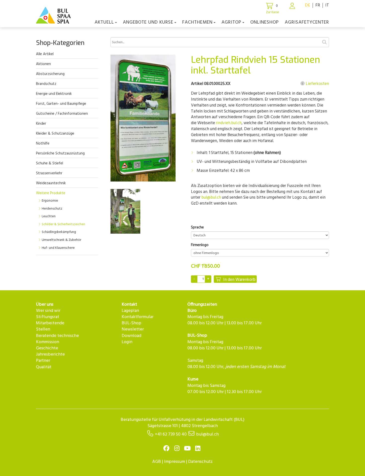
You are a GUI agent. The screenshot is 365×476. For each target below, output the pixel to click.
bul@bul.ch (211, 197)
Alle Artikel (45, 54)
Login (127, 342)
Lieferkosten (317, 84)
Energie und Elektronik (54, 94)
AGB (156, 461)
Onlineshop (264, 22)
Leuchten (49, 216)
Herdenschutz (52, 209)
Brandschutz (46, 84)
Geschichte (47, 348)
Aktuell (104, 22)
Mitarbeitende (50, 323)
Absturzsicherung (50, 74)
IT (327, 5)
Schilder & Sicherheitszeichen (63, 224)
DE (307, 5)
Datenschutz (200, 461)
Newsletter (133, 329)
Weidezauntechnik (51, 183)
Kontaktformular (137, 317)
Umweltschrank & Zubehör (61, 240)
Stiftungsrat (47, 317)
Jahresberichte (50, 354)
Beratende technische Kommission (57, 339)
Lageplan (130, 310)
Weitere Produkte (50, 193)
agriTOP (231, 22)
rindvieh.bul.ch (229, 123)
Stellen (43, 329)
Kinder (41, 124)
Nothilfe (42, 143)
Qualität (43, 367)
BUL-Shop (131, 323)
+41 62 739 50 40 (171, 434)
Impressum (174, 461)
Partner (43, 360)
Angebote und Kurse (148, 22)
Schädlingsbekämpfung (59, 232)
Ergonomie (50, 201)
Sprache (197, 227)
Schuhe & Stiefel (49, 163)
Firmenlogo (200, 245)
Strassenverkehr (49, 173)
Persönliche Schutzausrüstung (60, 153)
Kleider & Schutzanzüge (55, 134)
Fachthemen (197, 22)
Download (131, 335)
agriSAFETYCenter (307, 22)
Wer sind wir (48, 310)
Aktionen (43, 64)
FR (317, 5)
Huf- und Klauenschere (58, 248)
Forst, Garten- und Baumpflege (61, 104)
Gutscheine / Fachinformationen (62, 114)
